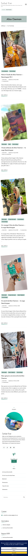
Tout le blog (12, 71)
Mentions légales (6, 524)
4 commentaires (5, 382)
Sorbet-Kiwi (4, 79)
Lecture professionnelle (7, 472)
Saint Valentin (21, 295)
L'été (9, 144)
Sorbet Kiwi (6, 3)
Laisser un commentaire (6, 154)
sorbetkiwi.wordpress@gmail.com (10, 515)
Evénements (4, 489)
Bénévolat (4, 144)
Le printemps (5, 71)
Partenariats (5, 482)
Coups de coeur (12, 219)
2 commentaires (5, 81)
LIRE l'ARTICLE (4, 95)
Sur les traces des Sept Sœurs (8, 475)
